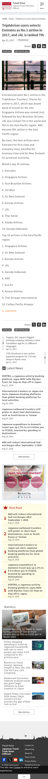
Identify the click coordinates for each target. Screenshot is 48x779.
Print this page (22, 51)
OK (24, 776)
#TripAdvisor (23, 39)
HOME (4, 18)
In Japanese (9, 310)
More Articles (24, 456)
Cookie (17, 767)
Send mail (7, 51)
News (11, 18)
